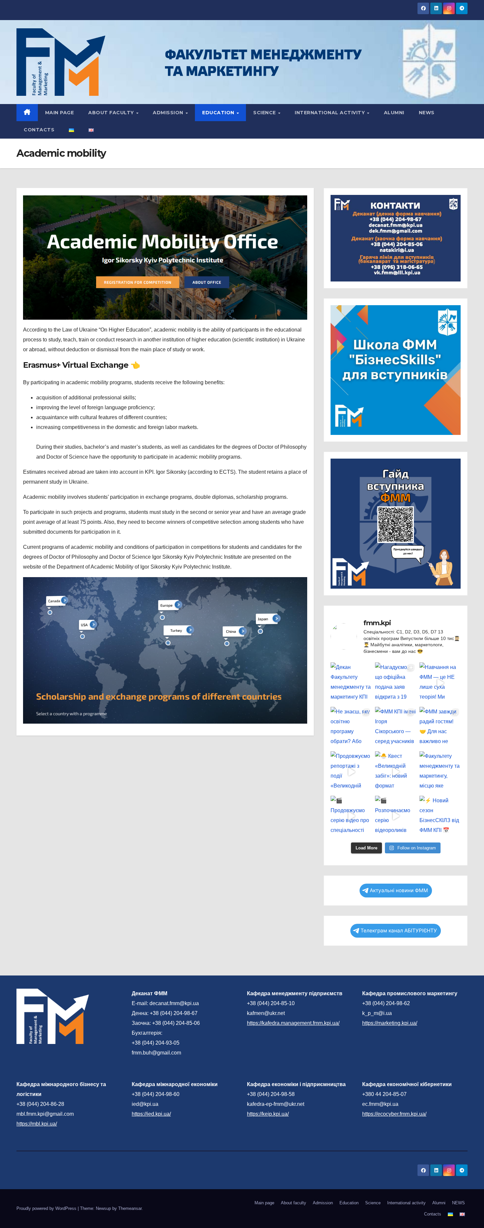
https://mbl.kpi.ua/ (36, 1124)
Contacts (39, 130)
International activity (330, 113)
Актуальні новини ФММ (399, 890)
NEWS (427, 113)
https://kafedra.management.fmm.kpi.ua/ (293, 1023)
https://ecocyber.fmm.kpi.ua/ (394, 1114)
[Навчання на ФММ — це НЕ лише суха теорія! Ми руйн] (440, 683)
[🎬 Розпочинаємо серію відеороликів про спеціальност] (395, 816)
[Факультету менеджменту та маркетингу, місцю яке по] (440, 771)
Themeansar (130, 1208)
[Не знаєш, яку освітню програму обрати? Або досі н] (351, 727)
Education (219, 113)
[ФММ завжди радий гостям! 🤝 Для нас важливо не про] (440, 727)
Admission (169, 113)
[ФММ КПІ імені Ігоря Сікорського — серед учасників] (395, 727)
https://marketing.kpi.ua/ (389, 1023)
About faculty (111, 113)
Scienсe (265, 113)
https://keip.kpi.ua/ (268, 1114)
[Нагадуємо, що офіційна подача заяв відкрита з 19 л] (395, 683)
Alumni (394, 113)
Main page (59, 113)
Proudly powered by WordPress (47, 1208)
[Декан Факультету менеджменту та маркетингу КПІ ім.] (351, 683)
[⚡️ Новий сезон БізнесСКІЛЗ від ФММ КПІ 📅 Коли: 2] (440, 816)
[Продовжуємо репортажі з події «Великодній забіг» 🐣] (351, 771)
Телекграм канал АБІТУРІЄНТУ (399, 930)
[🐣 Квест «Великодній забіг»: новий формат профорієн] (395, 771)
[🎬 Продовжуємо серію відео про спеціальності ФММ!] (351, 816)
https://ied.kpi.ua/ (151, 1114)
